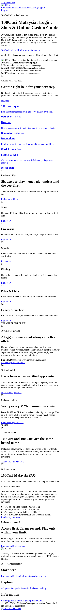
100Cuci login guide (10, 50)
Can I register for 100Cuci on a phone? (21, 509)
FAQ (3, 600)
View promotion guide (30, 50)
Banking (34, 7)
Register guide (18, 546)
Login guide (6, 546)
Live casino (25, 588)
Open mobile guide (11, 392)
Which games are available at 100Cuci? (22, 512)
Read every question (12, 517)
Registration (17, 576)
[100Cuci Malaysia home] (6, 5)
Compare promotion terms (13, 362)
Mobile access (40, 576)
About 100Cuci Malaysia (14, 461)
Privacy (34, 600)
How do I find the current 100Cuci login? (22, 507)
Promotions (12, 7)
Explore (6, 221)
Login (4, 7)
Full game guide (10, 199)
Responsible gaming (22, 600)
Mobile (26, 7)
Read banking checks (12, 422)
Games (20, 7)
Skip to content (8, 2)
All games (5, 588)
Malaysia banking (38, 588)
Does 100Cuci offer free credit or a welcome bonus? (27, 514)
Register (5, 10)
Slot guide (15, 588)
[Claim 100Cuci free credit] (11, 608)
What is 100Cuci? (12, 486)
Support (41, 7)
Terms (41, 600)
